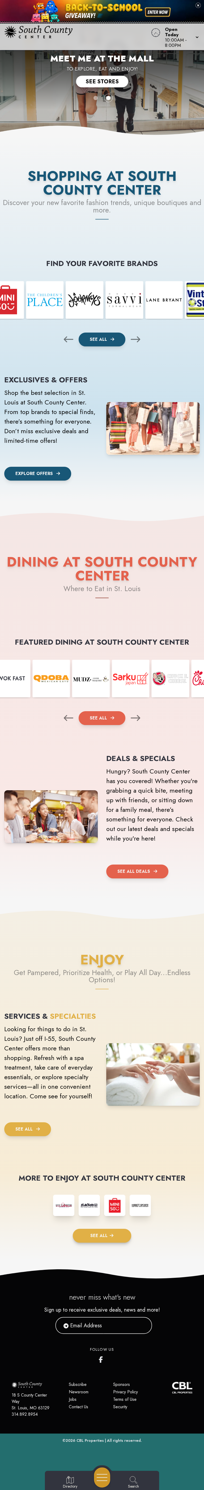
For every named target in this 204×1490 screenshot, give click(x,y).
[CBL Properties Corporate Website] (172, 1387)
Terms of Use (125, 1399)
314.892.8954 (25, 1414)
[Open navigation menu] (102, 1477)
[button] (180, 37)
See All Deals (133, 871)
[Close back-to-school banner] (198, 5)
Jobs (72, 1399)
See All (99, 339)
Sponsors (121, 1384)
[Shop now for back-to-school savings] (157, 12)
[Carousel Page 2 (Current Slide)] (108, 98)
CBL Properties (90, 1440)
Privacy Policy (125, 1392)
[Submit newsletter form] (141, 1325)
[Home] (77, 37)
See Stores (102, 81)
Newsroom (78, 1392)
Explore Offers (34, 473)
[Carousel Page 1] (96, 98)
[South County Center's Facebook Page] (102, 1358)
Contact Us (78, 1407)
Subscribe (78, 1384)
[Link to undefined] (45, 300)
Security (120, 1407)
